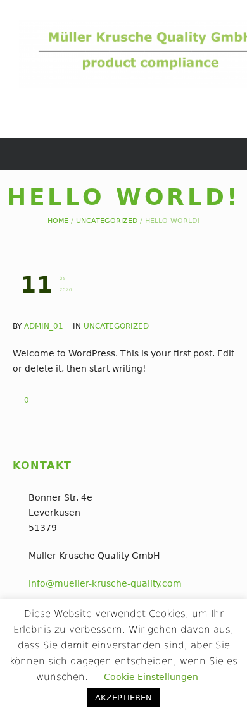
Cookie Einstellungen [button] (151, 677)
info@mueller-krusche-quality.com (105, 583)
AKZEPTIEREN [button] (123, 697)
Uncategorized (106, 221)
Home (58, 221)
